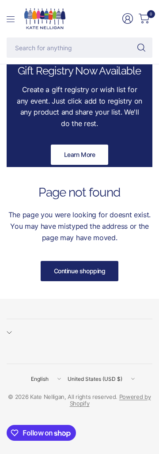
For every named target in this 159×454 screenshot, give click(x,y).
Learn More (79, 154)
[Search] (141, 47)
